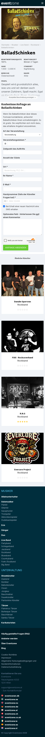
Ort (5, 167)
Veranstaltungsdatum (14, 140)
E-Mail (7, 184)
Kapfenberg (29, 69)
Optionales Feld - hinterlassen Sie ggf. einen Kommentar (21, 215)
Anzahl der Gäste (11, 158)
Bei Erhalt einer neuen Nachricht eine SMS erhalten (22, 208)
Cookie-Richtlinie (9, 655)
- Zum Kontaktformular (11, 690)
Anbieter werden (9, 638)
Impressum (6, 658)
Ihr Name (8, 175)
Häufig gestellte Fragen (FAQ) (15, 634)
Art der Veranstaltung (13, 131)
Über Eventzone (9, 643)
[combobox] (22, 170)
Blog (3, 648)
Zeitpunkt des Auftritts (14, 149)
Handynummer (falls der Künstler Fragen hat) (19, 195)
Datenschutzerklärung (11, 667)
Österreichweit (7, 76)
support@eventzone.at (11, 687)
